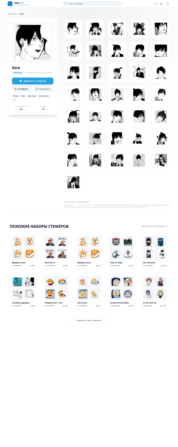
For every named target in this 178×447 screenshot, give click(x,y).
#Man (23, 96)
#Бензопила (32, 96)
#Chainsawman (44, 96)
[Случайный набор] (161, 4)
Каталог (12, 14)
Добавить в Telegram (34, 81)
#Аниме (15, 96)
